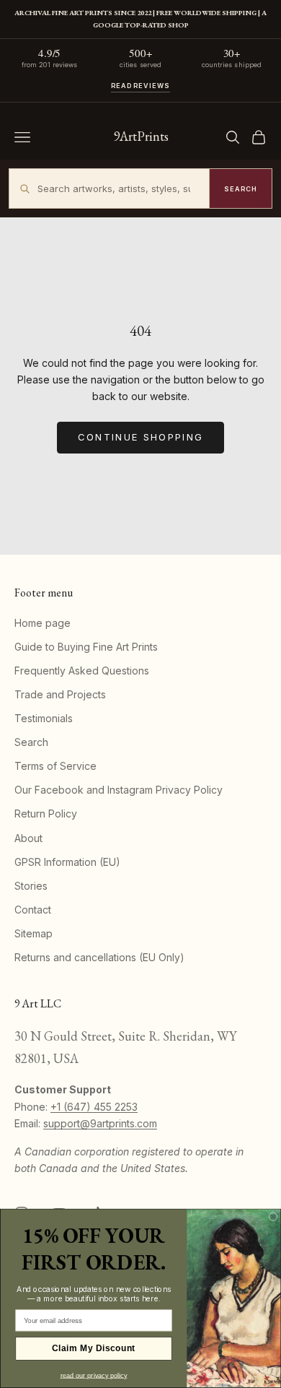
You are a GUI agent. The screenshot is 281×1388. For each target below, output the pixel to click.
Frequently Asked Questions (81, 670)
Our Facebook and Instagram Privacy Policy (118, 790)
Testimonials (43, 718)
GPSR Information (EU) (67, 862)
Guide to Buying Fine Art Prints (86, 647)
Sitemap (33, 933)
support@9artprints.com (100, 1123)
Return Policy (45, 813)
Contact (32, 909)
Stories (31, 886)
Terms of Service (55, 766)
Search (31, 742)
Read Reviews (141, 86)
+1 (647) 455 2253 (94, 1107)
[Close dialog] (273, 1217)
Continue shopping (141, 437)
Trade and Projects (60, 694)
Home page (42, 623)
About (28, 838)
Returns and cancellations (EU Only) (99, 957)
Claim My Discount (93, 1348)
